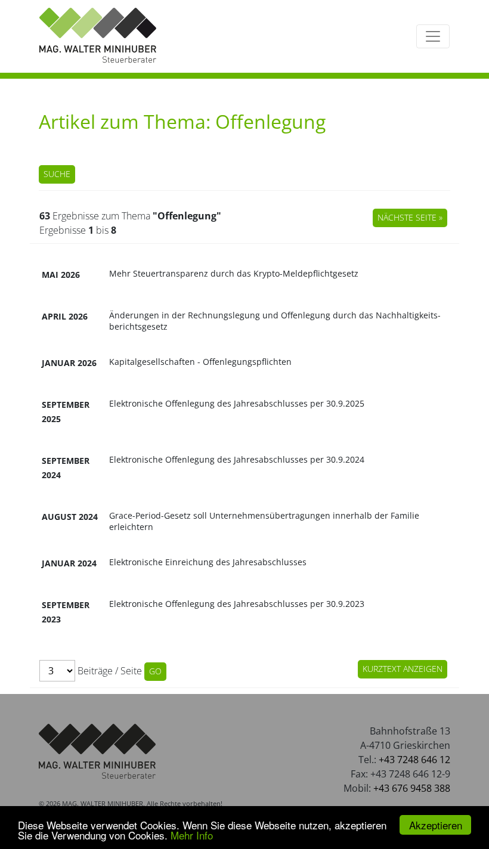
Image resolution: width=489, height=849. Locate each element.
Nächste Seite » (409, 217)
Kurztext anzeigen (402, 668)
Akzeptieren (435, 824)
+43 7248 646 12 (414, 759)
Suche (57, 173)
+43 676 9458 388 (411, 788)
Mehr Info (192, 835)
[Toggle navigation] (433, 36)
